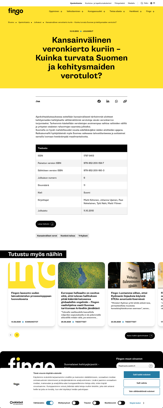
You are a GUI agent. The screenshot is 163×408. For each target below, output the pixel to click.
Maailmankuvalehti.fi (127, 366)
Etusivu (11, 22)
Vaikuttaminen (73, 11)
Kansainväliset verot (47, 235)
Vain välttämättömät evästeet (141, 391)
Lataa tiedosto (43, 224)
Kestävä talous (68, 235)
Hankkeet (134, 11)
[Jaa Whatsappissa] (116, 101)
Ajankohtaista (76, 3)
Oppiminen (54, 11)
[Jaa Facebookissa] (99, 101)
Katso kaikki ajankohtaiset (137, 335)
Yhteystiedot (119, 3)
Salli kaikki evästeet (141, 375)
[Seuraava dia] (16, 334)
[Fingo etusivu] (15, 11)
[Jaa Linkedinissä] (107, 101)
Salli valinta (142, 383)
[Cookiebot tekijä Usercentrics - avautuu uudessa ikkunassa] (16, 403)
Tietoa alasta (116, 11)
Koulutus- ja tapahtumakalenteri (98, 3)
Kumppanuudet (95, 11)
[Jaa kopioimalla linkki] (125, 101)
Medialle (131, 3)
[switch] (75, 403)
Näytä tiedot (135, 403)
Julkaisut (37, 22)
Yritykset (83, 235)
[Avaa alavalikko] (61, 11)
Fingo (148, 11)
